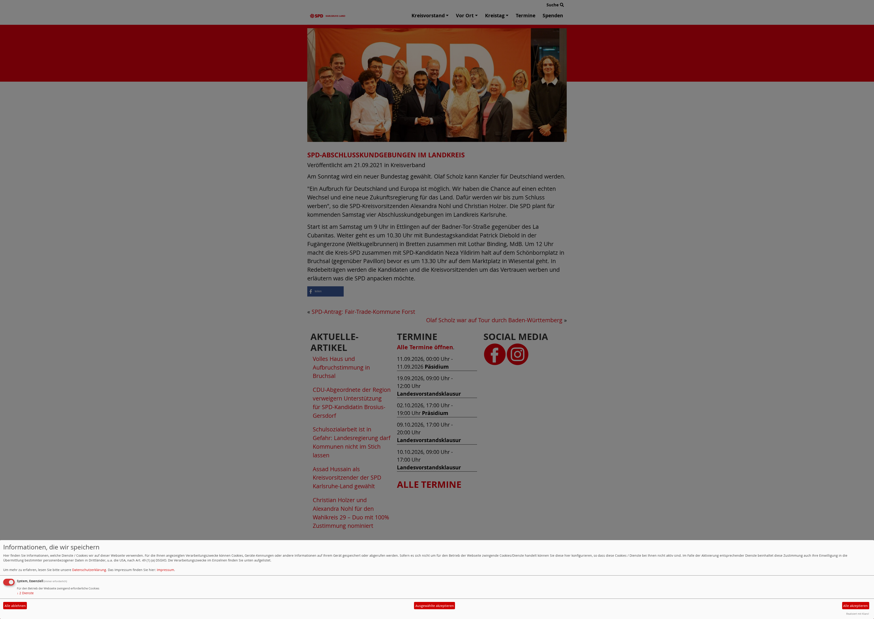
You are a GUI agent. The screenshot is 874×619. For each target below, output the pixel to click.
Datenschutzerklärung (89, 570)
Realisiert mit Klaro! (857, 613)
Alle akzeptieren (855, 606)
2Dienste (25, 593)
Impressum (165, 570)
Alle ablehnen (15, 606)
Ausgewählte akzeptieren (434, 606)
